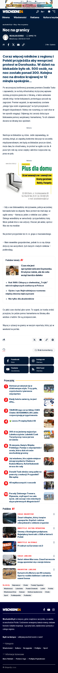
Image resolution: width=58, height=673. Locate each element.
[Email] (18, 44)
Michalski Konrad (16, 36)
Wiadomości (8, 588)
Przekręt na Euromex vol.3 (30, 546)
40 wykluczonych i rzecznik (22, 482)
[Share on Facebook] (8, 44)
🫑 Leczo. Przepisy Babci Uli (22, 421)
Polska (50, 588)
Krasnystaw (29, 514)
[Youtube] (16, 369)
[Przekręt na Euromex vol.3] (9, 546)
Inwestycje (22, 528)
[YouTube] (49, 610)
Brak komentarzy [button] (45, 350)
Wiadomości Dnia (10, 592)
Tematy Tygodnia (37, 585)
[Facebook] (16, 361)
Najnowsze (16, 585)
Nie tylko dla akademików (21, 298)
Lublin (43, 588)
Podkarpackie (16, 595)
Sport (6, 595)
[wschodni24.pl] (13, 11)
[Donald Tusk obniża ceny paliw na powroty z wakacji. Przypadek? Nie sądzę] (49, 474)
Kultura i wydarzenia (36, 528)
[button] (38, 11)
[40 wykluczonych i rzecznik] (49, 485)
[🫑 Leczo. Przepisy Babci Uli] (49, 424)
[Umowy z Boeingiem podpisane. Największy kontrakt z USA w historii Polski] (9, 532)
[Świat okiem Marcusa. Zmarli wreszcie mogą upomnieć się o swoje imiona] (9, 560)
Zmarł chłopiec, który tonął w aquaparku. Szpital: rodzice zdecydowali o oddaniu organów (33, 520)
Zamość (22, 592)
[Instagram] (41, 361)
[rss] (41, 369)
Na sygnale (32, 542)
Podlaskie (27, 595)
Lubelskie (28, 556)
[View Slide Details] (29, 4)
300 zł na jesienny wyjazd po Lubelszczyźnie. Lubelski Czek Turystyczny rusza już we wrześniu (23, 436)
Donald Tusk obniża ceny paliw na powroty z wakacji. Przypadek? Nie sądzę (25, 474)
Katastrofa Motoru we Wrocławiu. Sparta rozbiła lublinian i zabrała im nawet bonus (35, 575)
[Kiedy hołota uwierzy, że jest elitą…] (49, 402)
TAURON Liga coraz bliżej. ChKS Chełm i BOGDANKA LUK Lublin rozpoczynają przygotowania (24, 412)
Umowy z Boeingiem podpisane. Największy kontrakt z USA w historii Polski (35, 534)
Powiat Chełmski (31, 588)
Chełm (20, 514)
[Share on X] (13, 44)
